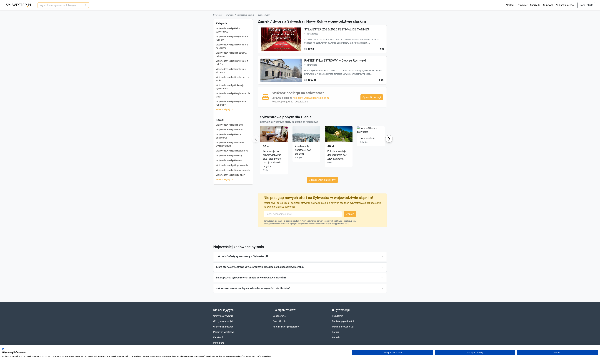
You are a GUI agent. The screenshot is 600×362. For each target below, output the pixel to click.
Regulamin (337, 316)
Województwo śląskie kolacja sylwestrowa (230, 87)
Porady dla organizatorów (286, 326)
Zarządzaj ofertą (564, 5)
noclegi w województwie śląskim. (311, 97)
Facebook (218, 337)
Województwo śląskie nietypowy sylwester (231, 54)
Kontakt (336, 337)
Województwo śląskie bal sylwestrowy (228, 30)
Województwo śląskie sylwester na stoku (232, 79)
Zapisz (350, 214)
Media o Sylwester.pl (343, 326)
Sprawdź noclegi (371, 97)
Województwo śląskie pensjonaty (232, 165)
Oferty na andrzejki (223, 321)
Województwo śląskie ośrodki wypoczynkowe (230, 144)
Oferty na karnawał (223, 326)
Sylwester (522, 5)
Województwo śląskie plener (229, 125)
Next (388, 138)
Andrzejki (535, 5)
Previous (255, 138)
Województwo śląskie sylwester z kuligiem (232, 38)
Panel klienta (279, 321)
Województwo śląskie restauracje (232, 150)
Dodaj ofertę (586, 5)
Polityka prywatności (343, 321)
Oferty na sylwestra (223, 316)
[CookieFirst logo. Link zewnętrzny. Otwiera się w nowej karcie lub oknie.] (3, 349)
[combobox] (60, 5)
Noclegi (510, 5)
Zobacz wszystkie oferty (322, 179)
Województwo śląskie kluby (229, 155)
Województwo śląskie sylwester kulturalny (231, 103)
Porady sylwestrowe (223, 332)
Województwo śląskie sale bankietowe (228, 136)
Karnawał (547, 5)
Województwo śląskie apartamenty (233, 170)
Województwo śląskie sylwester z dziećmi (232, 62)
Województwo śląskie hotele (229, 129)
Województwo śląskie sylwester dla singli (233, 95)
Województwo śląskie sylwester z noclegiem (232, 46)
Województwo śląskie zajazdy (230, 175)
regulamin (296, 221)
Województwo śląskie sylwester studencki (231, 71)
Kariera (335, 332)
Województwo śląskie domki (229, 160)
